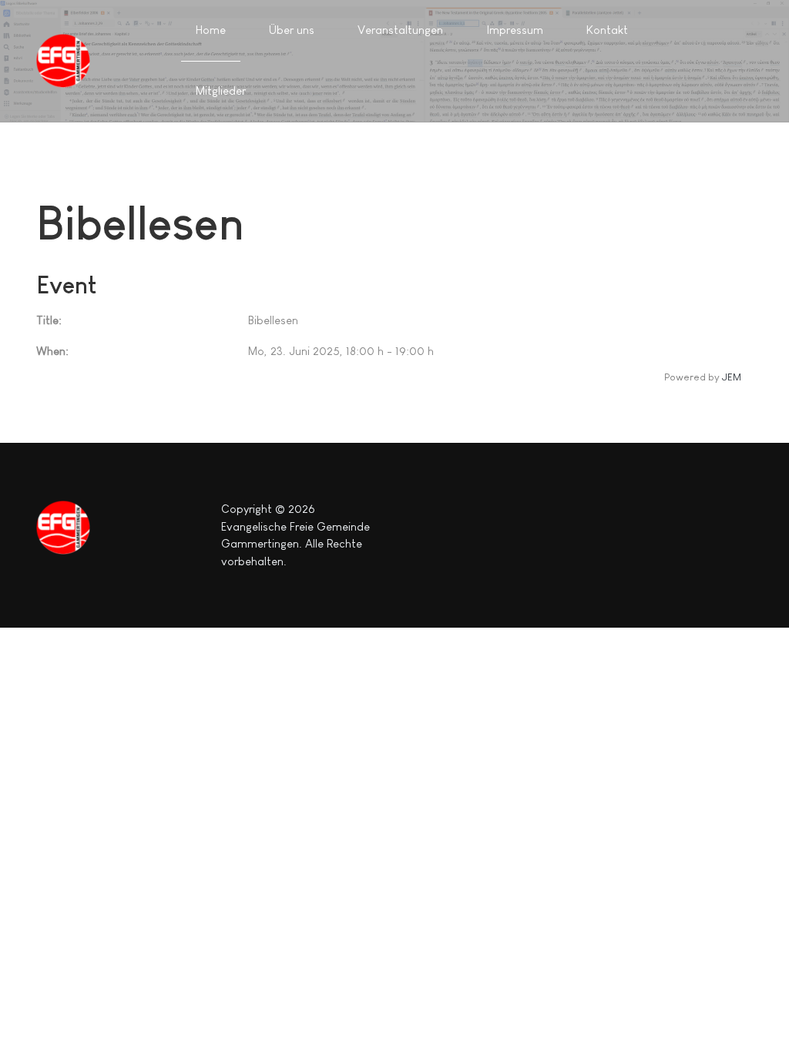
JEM (731, 377)
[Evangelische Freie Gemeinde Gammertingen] (63, 61)
